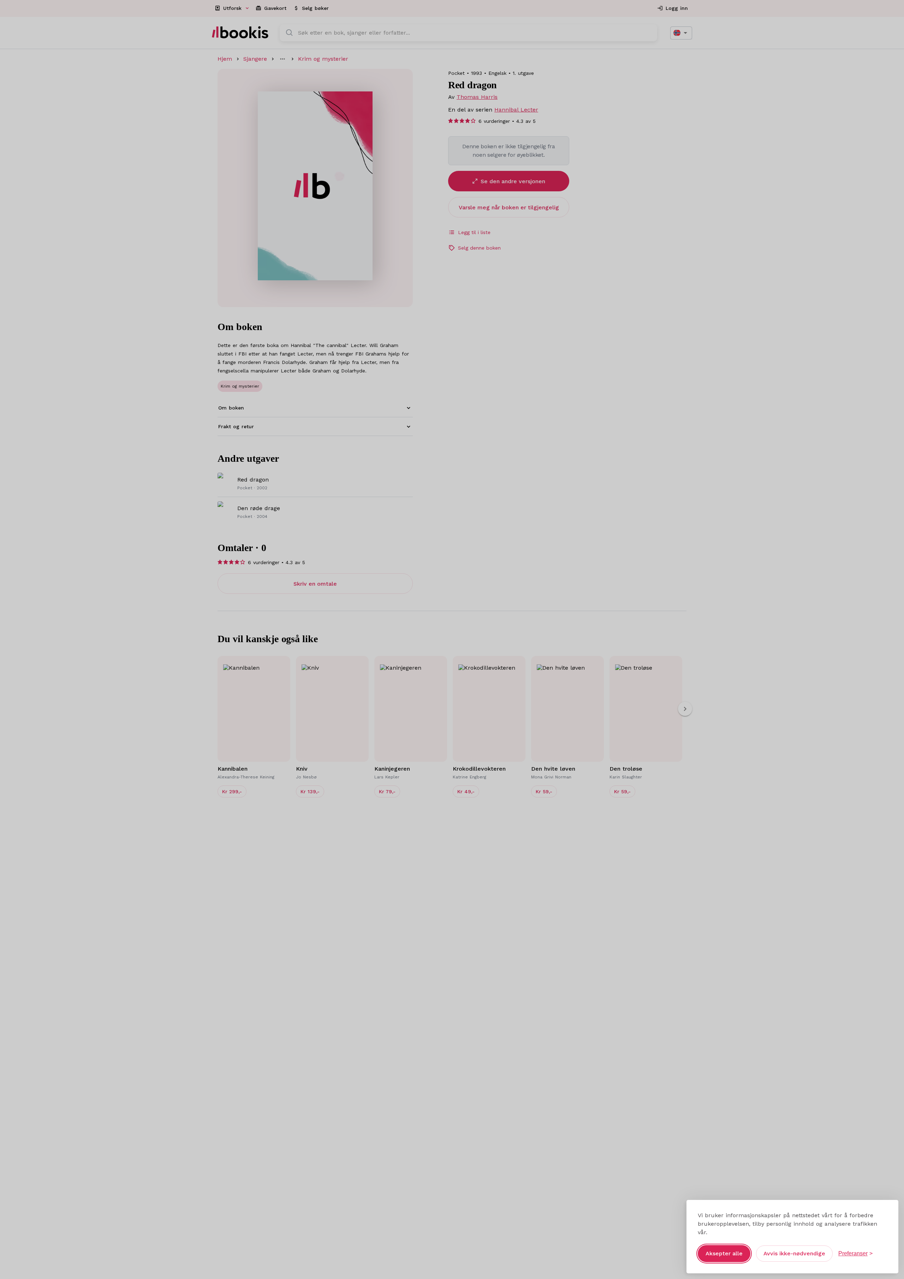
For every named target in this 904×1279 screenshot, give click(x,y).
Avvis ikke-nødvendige (794, 1253)
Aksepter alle (724, 1253)
